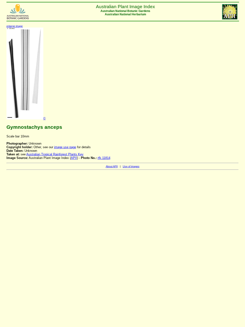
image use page (65, 147)
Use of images (131, 166)
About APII (112, 166)
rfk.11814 (104, 158)
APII (74, 158)
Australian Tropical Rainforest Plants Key (55, 154)
